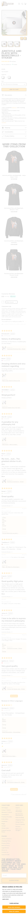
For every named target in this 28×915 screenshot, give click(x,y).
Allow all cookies (14, 911)
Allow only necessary (14, 907)
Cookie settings (14, 903)
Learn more (5, 899)
